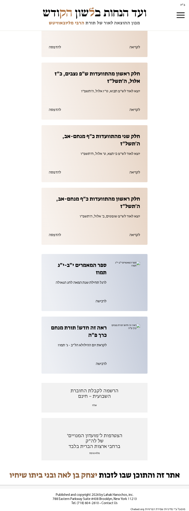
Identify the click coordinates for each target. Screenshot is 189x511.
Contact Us (109, 503)
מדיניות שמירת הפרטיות (159, 509)
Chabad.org (137, 509)
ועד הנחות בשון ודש (95, 12)
